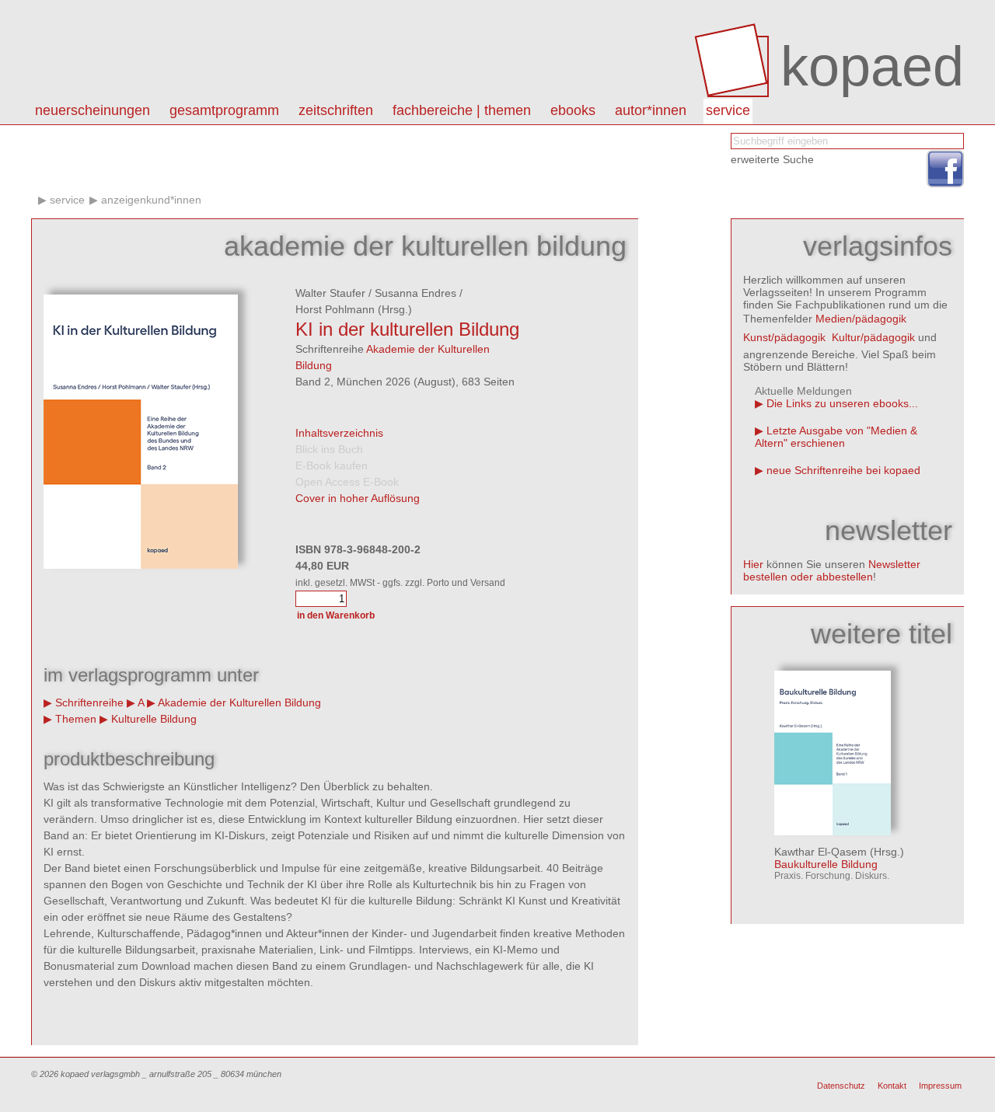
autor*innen (650, 110)
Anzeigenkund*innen (151, 199)
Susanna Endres (415, 293)
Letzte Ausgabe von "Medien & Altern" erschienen (836, 436)
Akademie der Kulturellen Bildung (239, 702)
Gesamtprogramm (224, 110)
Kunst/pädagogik (784, 337)
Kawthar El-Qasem (820, 851)
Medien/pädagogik (860, 318)
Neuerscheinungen (92, 110)
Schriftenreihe (89, 702)
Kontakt (892, 1085)
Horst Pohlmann (335, 309)
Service (728, 110)
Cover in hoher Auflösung (357, 498)
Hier (753, 564)
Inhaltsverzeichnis (339, 433)
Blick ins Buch (329, 449)
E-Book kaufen (331, 465)
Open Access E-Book (347, 482)
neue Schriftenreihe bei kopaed (843, 470)
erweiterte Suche (772, 159)
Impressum (940, 1085)
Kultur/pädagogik (873, 337)
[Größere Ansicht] (141, 565)
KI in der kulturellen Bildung (407, 329)
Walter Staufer (330, 293)
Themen (75, 719)
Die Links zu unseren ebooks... (842, 403)
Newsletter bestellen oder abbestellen (831, 570)
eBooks (572, 110)
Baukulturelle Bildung (826, 864)
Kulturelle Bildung (154, 719)
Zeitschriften (335, 110)
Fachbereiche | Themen (462, 110)
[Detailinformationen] (832, 831)
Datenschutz (841, 1085)
